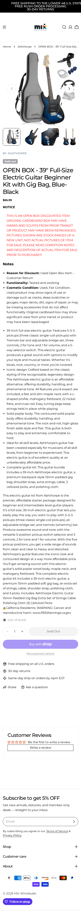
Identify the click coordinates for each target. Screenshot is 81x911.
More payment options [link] (40, 653)
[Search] (64, 27)
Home (7, 46)
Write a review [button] (40, 747)
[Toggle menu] (4, 27)
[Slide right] (69, 88)
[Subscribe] (74, 822)
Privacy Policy (12, 835)
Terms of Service (57, 831)
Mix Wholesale (25, 893)
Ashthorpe (24, 46)
